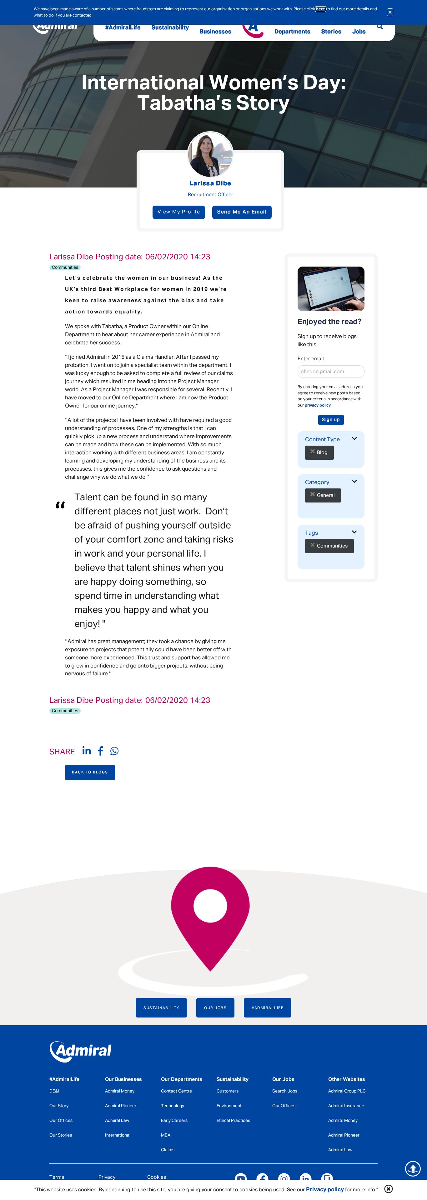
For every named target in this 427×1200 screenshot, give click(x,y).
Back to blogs (90, 772)
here (320, 9)
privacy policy (318, 405)
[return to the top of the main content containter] (413, 1169)
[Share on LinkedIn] (90, 753)
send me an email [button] (242, 212)
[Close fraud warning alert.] (390, 12)
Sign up (331, 420)
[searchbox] (349, 448)
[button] (388, 1190)
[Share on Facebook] (104, 753)
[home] (86, 1053)
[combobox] (331, 451)
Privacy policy (325, 1189)
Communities (65, 267)
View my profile (179, 212)
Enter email (311, 359)
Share (62, 752)
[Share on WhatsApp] (114, 753)
